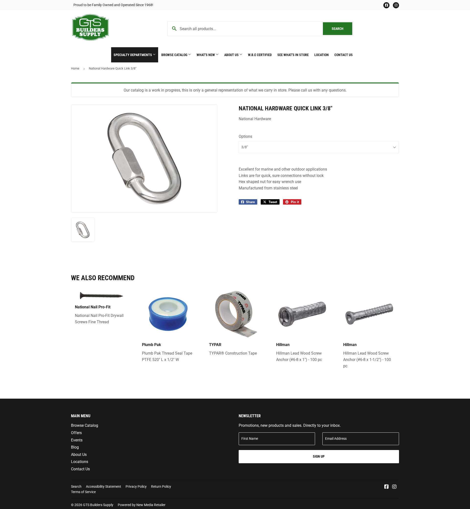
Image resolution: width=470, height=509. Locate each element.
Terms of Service (83, 492)
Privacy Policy (136, 486)
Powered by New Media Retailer (141, 505)
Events (76, 440)
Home (75, 68)
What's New (206, 55)
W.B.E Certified (260, 55)
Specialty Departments (133, 55)
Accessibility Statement (103, 486)
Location (321, 55)
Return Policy (161, 486)
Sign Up (319, 456)
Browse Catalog (174, 55)
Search (342, 29)
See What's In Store (293, 55)
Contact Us (343, 55)
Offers (76, 432)
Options (245, 136)
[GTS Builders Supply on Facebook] (386, 487)
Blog (75, 447)
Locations (79, 461)
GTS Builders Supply (98, 505)
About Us (231, 55)
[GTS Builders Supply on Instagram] (394, 487)
